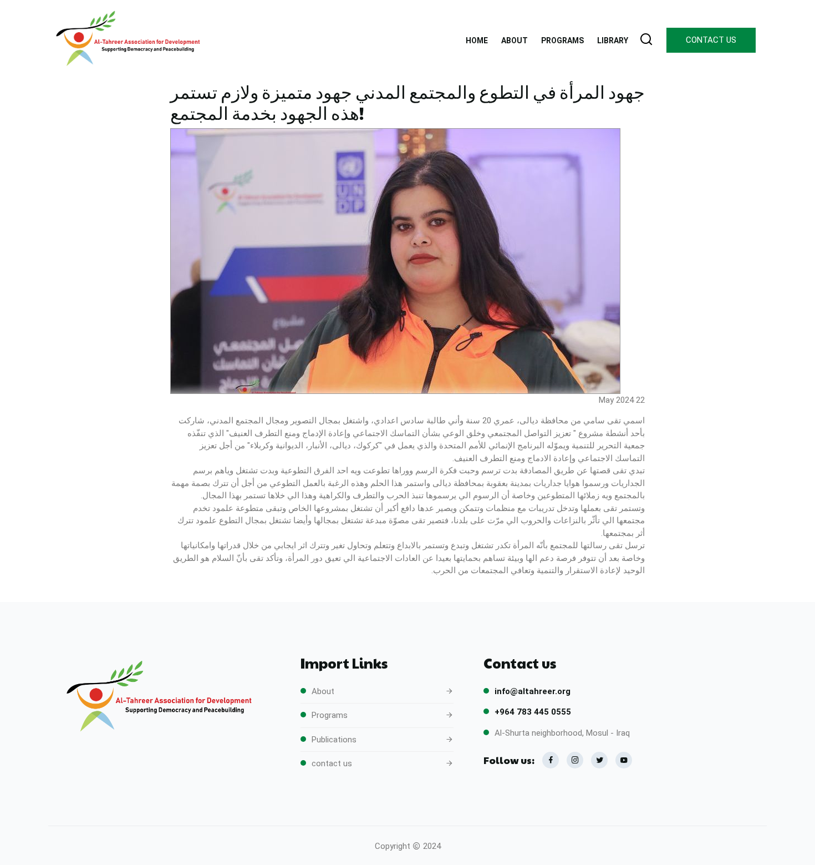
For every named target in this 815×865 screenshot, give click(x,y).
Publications (334, 740)
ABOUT (514, 40)
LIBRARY (612, 40)
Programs (330, 715)
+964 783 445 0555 (533, 712)
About (323, 691)
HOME (477, 40)
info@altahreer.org (532, 691)
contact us (332, 763)
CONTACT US (711, 40)
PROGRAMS (562, 40)
